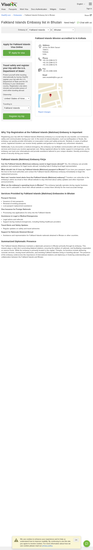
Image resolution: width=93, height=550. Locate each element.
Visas (3, 9)
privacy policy (47, 546)
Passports (13, 9)
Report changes (44, 112)
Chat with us (86, 22)
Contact (62, 9)
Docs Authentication (39, 9)
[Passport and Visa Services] (9, 4)
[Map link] (50, 95)
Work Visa (24, 9)
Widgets (53, 9)
